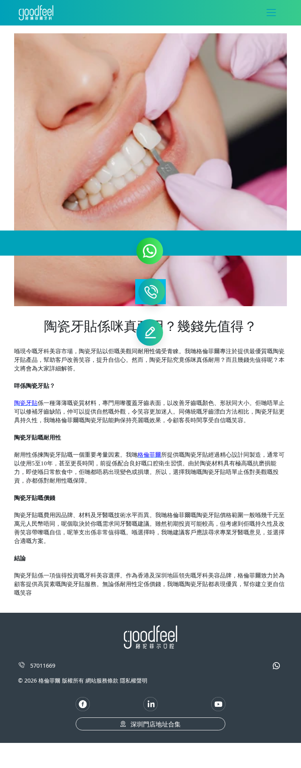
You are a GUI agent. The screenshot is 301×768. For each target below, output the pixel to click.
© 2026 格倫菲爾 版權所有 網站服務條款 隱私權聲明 (82, 680)
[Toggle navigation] (271, 12)
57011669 (42, 665)
